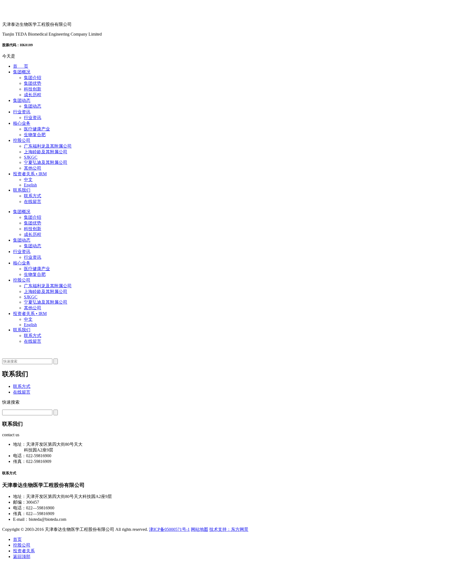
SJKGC (30, 157)
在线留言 (32, 201)
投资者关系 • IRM (30, 174)
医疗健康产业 (37, 129)
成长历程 (32, 94)
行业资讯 (21, 112)
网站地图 (199, 529)
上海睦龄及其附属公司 (45, 151)
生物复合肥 (35, 134)
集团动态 (21, 100)
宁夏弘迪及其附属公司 (45, 162)
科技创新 (32, 89)
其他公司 (32, 168)
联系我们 (21, 190)
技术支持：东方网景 (228, 529)
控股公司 (21, 140)
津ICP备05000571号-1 (169, 529)
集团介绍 (32, 77)
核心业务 (21, 123)
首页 (17, 539)
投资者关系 (24, 551)
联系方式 (32, 196)
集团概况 (21, 72)
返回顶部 (21, 556)
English (30, 185)
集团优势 (32, 83)
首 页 (20, 66)
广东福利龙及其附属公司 (48, 146)
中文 (28, 179)
